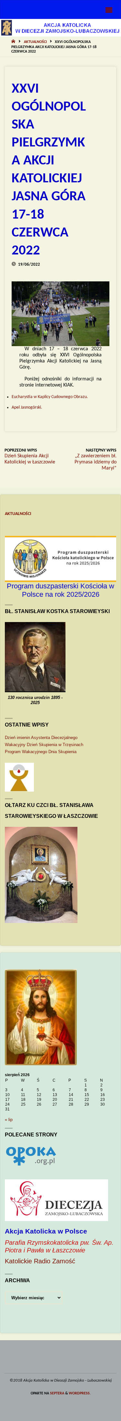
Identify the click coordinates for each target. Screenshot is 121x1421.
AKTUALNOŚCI (35, 42)
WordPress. (80, 1393)
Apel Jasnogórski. (27, 407)
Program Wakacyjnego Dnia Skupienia (40, 751)
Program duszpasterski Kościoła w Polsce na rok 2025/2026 (60, 590)
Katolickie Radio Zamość (40, 1261)
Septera (56, 1393)
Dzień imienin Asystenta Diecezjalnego (41, 737)
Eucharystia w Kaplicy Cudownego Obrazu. (50, 397)
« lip (9, 1119)
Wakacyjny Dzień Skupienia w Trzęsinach (44, 744)
